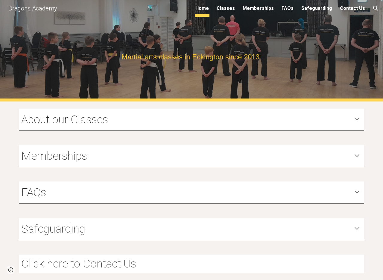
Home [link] (202, 8)
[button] (376, 8)
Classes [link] (226, 8)
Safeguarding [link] (316, 8)
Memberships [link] (258, 8)
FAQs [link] (288, 8)
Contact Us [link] (352, 8)
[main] (191, 51)
